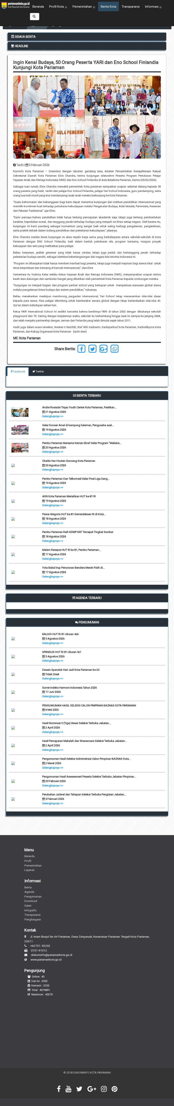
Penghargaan (32, 919)
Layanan (29, 870)
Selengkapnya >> (52, 416)
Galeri (27, 905)
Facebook (18, 371)
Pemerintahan (33, 865)
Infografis (30, 910)
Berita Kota (108, 6)
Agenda (29, 891)
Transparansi (131, 6)
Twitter (39, 371)
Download (30, 901)
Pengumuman (33, 896)
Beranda (38, 6)
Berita (28, 887)
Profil (27, 860)
